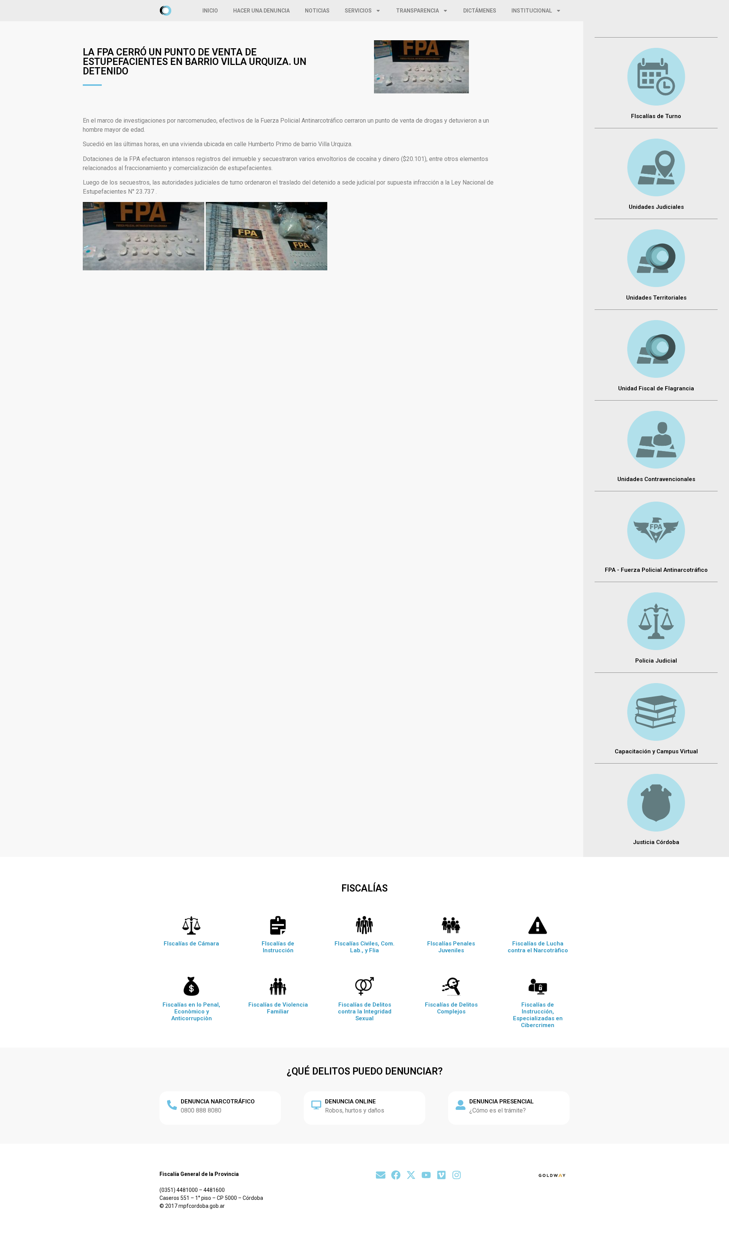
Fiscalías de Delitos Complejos (451, 1008)
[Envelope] (380, 1175)
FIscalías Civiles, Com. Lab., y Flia (364, 947)
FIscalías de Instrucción (278, 947)
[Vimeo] (441, 1175)
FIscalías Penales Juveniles (451, 947)
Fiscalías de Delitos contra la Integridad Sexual (364, 1011)
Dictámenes (479, 11)
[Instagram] (456, 1175)
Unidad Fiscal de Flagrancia (656, 388)
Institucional (531, 11)
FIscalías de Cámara (191, 943)
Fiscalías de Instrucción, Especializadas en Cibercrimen (538, 1015)
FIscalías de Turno (656, 116)
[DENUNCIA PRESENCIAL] (460, 1105)
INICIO (210, 11)
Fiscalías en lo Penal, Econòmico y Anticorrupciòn (191, 1011)
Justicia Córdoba (656, 842)
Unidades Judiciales (656, 207)
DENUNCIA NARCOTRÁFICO (218, 1101)
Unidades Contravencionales (656, 479)
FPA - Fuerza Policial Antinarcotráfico (656, 570)
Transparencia (417, 11)
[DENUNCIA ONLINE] (316, 1105)
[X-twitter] (411, 1175)
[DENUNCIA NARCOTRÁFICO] (172, 1105)
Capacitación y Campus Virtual (656, 751)
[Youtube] (426, 1175)
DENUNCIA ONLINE (350, 1101)
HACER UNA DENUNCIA (261, 11)
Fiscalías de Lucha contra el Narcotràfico (538, 947)
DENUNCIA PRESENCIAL (501, 1101)
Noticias (317, 11)
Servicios (358, 11)
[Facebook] (396, 1175)
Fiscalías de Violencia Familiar (278, 1008)
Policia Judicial (656, 660)
